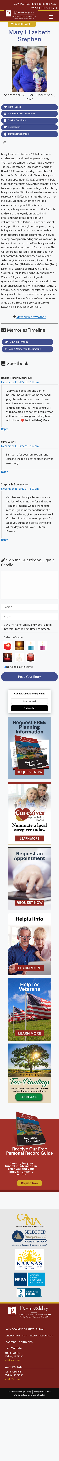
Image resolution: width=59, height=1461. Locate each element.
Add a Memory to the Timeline (21, 114)
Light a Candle (14, 107)
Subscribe (29, 708)
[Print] (5, 143)
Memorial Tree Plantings (19, 134)
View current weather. (31, 317)
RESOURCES (46, 1336)
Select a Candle (13, 637)
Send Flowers (14, 127)
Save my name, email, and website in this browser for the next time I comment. (28, 627)
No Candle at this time (19, 667)
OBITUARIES (26, 1342)
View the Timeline (18, 342)
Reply (4, 429)
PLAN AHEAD (29, 1336)
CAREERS (11, 1342)
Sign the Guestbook (16, 120)
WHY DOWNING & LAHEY (20, 1329)
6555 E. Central (12, 1353)
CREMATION (13, 1336)
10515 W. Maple (13, 1372)
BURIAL (40, 1329)
